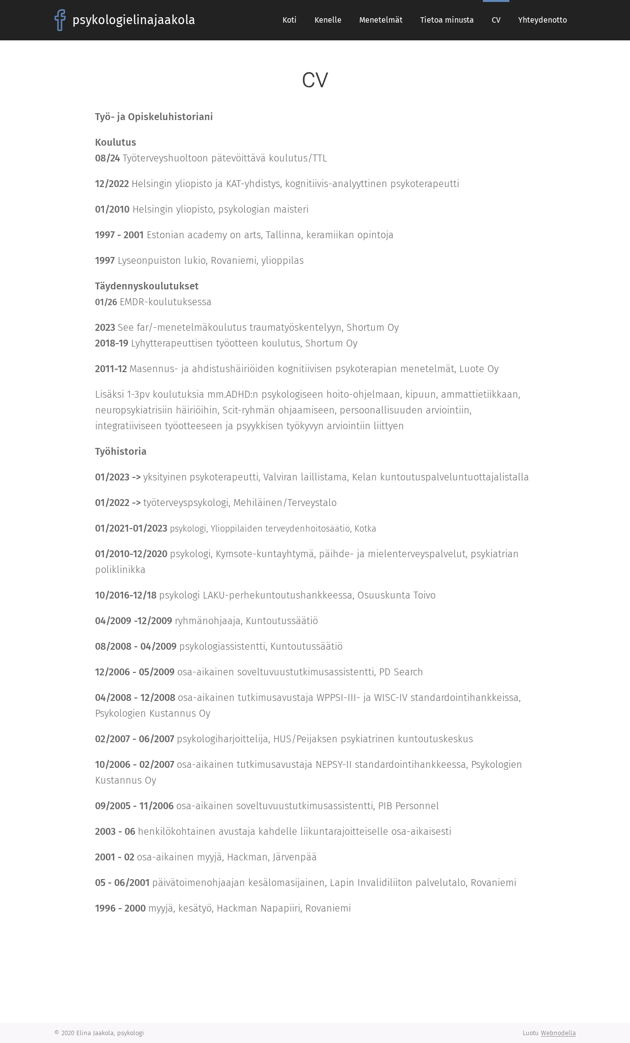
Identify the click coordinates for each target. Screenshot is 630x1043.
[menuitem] (290, 20)
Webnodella (558, 1033)
